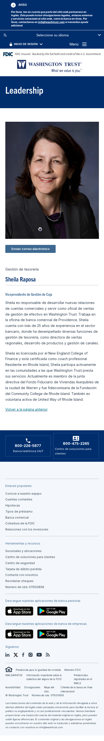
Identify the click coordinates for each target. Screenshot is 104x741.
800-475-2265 (76, 443)
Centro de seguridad (20, 563)
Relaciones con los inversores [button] (26, 529)
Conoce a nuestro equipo (23, 493)
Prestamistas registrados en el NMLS (83, 679)
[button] (51, 22)
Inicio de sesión (26, 44)
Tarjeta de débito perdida (23, 569)
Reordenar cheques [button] (19, 581)
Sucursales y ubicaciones (23, 551)
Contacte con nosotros (21, 575)
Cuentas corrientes (18, 499)
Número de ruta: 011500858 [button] (24, 587)
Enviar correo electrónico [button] (30, 249)
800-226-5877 (28, 446)
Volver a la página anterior (26, 409)
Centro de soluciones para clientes (30, 557)
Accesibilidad (12, 687)
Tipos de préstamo (19, 511)
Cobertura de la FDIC (20, 523)
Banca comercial (17, 517)
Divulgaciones (32, 687)
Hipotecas (12, 505)
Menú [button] (74, 44)
